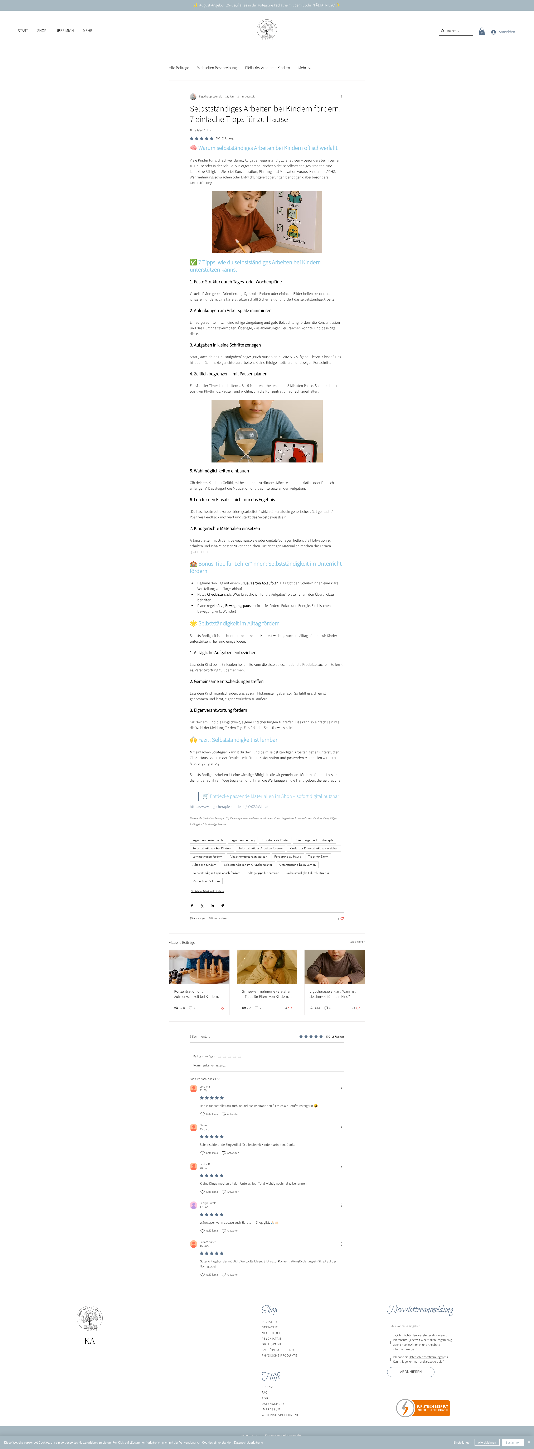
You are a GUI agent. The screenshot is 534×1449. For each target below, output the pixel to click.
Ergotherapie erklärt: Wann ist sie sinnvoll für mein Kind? (333, 994)
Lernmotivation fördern (208, 856)
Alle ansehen (357, 942)
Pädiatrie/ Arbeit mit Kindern (267, 68)
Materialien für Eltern (206, 881)
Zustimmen (513, 1442)
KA (89, 1340)
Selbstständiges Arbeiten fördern (261, 848)
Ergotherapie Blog (242, 840)
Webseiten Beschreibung (217, 68)
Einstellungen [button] (462, 1442)
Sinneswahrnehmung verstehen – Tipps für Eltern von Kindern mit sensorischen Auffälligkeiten (266, 994)
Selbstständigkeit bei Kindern (212, 848)
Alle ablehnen (487, 1442)
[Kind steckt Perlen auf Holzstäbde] (199, 967)
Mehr (302, 68)
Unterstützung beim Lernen (297, 865)
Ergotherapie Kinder (275, 840)
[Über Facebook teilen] (192, 906)
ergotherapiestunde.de (208, 840)
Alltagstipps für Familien (263, 873)
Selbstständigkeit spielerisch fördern (217, 873)
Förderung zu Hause (287, 856)
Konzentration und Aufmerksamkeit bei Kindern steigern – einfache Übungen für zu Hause (199, 994)
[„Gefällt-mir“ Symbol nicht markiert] (202, 1114)
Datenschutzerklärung (248, 1442)
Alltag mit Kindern (205, 865)
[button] (42, 31)
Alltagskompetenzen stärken (248, 856)
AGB (265, 1398)
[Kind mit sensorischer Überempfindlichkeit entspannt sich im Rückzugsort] (267, 967)
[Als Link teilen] (222, 906)
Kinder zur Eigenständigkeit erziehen (314, 848)
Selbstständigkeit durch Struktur (307, 873)
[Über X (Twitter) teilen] (202, 906)
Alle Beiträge (179, 68)
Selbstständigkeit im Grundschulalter (248, 865)
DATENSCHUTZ (273, 1404)
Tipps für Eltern (318, 856)
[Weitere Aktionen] (341, 96)
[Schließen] (528, 1442)
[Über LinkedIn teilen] (212, 906)
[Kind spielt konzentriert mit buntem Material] (335, 967)
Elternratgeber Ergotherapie (314, 840)
